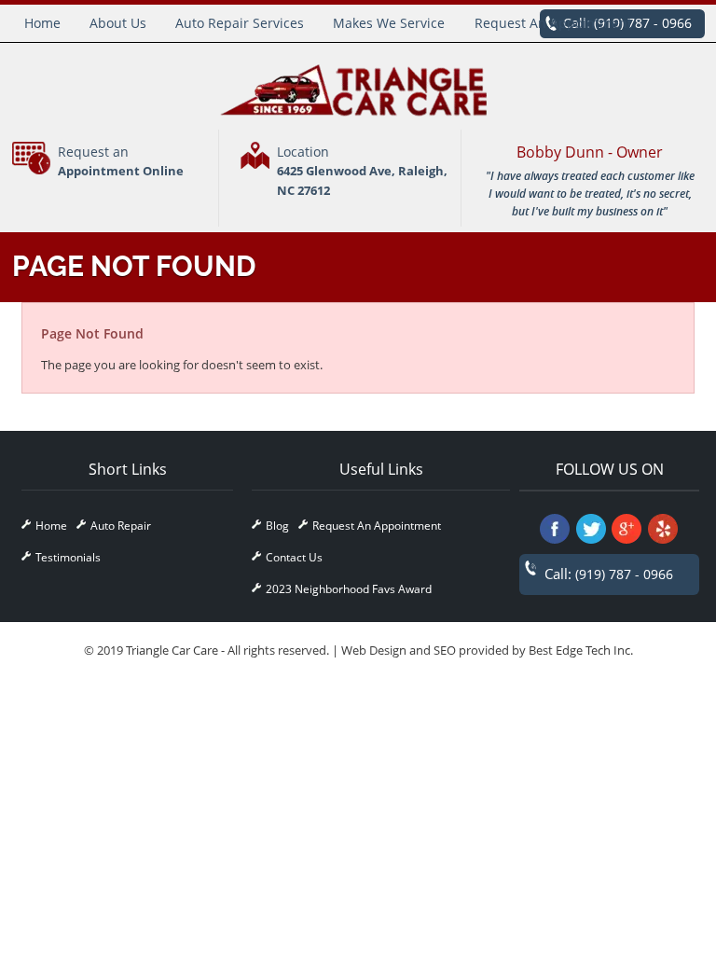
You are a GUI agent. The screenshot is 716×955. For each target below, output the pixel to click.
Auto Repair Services (239, 23)
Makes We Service (389, 23)
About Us (118, 23)
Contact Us (294, 557)
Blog (277, 525)
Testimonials (68, 557)
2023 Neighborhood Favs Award (349, 589)
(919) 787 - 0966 (624, 574)
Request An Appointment (553, 23)
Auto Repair (120, 525)
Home (42, 23)
